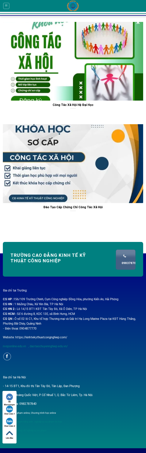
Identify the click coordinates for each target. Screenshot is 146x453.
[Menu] (6, 6)
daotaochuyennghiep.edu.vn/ (48, 346)
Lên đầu (9, 438)
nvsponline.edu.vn (15, 346)
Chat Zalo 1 (9, 414)
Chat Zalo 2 (9, 426)
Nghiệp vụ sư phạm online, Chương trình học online (29, 413)
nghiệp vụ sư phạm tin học (48, 421)
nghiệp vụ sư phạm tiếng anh (18, 421)
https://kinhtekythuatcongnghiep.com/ (41, 337)
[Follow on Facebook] (7, 356)
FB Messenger (9, 402)
